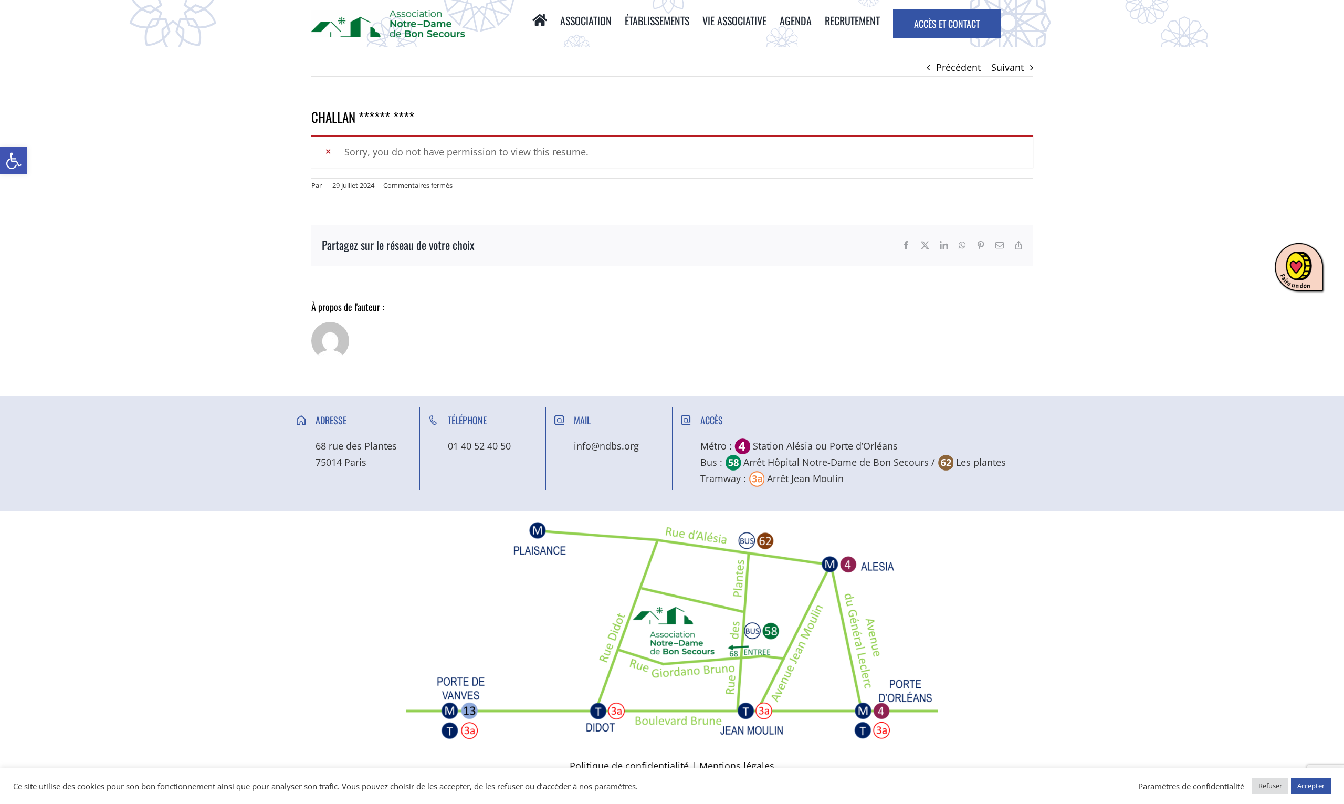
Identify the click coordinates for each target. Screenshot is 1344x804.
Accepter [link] (1311, 785)
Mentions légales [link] (736, 765)
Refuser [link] (1270, 785)
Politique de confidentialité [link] (629, 765)
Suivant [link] (1007, 67)
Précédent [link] (958, 67)
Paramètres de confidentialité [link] (1191, 786)
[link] (13, 160)
